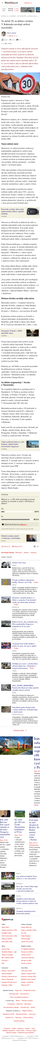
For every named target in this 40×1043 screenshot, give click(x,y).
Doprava (33, 552)
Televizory (18, 1017)
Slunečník (19, 1004)
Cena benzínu (24, 994)
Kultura (14, 565)
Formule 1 (5, 960)
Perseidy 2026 (13, 994)
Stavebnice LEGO (8, 1014)
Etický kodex (21, 1030)
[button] (20, 83)
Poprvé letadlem (7, 973)
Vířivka (33, 1007)
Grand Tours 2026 (27, 941)
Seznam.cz (28, 3)
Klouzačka (27, 1004)
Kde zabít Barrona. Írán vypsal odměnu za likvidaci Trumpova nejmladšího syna (5, 828)
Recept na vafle (26, 960)
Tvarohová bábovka (27, 957)
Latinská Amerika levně (9, 982)
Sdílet (13, 40)
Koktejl (14, 651)
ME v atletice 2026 (8, 957)
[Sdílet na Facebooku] (35, 546)
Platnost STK (25, 985)
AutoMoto (4, 216)
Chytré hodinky (28, 1017)
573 (20, 40)
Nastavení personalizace (26, 1032)
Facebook (7, 1028)
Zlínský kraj (15, 607)
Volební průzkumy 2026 (9, 930)
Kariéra (27, 1028)
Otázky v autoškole (27, 982)
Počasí (14, 585)
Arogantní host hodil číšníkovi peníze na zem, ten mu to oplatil (24, 644)
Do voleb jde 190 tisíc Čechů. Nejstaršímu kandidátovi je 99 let (20, 825)
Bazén (18, 1000)
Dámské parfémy (21, 1014)
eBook (6, 40)
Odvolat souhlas (11, 1032)
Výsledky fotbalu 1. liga (9, 952)
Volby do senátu (7, 939)
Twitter (14, 1028)
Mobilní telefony (27, 1011)
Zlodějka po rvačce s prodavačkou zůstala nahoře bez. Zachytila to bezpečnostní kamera (25, 665)
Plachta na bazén (27, 1000)
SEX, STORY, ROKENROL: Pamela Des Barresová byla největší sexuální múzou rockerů (25, 687)
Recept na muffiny (27, 952)
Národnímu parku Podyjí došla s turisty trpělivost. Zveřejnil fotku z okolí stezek (25, 709)
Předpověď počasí (29, 990)
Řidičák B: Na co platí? (28, 979)
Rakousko (18, 552)
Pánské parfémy (19, 1021)
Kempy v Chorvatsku (8, 971)
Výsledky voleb (6, 933)
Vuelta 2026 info (26, 927)
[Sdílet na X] (38, 546)
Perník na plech (26, 963)
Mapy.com (18, 990)
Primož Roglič (25, 939)
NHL (3, 963)
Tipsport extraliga (7, 955)
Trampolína (11, 1004)
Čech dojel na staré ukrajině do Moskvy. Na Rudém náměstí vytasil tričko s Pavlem (34, 830)
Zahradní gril (25, 1007)
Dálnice (26, 552)
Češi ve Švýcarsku (8, 979)
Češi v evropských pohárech (19, 997)
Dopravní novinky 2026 (28, 976)
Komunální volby (7, 941)
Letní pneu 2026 (26, 971)
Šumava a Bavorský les (9, 976)
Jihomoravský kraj (17, 714)
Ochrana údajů (31, 1030)
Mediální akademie (9, 1030)
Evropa (14, 629)
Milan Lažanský (11, 33)
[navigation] (2, 3)
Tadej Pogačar (25, 936)
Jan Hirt (23, 933)
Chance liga (5, 949)
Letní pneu (32, 1014)
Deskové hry (9, 1017)
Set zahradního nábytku (11, 1007)
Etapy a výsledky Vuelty (28, 930)
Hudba (14, 692)
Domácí (3, 541)
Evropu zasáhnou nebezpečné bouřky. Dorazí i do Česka (23, 581)
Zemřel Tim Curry (19, 562)
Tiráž (33, 1028)
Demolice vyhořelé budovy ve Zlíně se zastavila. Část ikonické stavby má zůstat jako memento (24, 599)
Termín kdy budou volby (9, 936)
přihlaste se (23, 524)
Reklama (20, 1028)
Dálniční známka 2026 (28, 973)
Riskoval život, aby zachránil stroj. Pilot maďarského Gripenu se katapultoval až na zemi (25, 624)
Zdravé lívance (26, 955)
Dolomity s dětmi (7, 985)
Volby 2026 (5, 927)
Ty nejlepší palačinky (28, 949)
